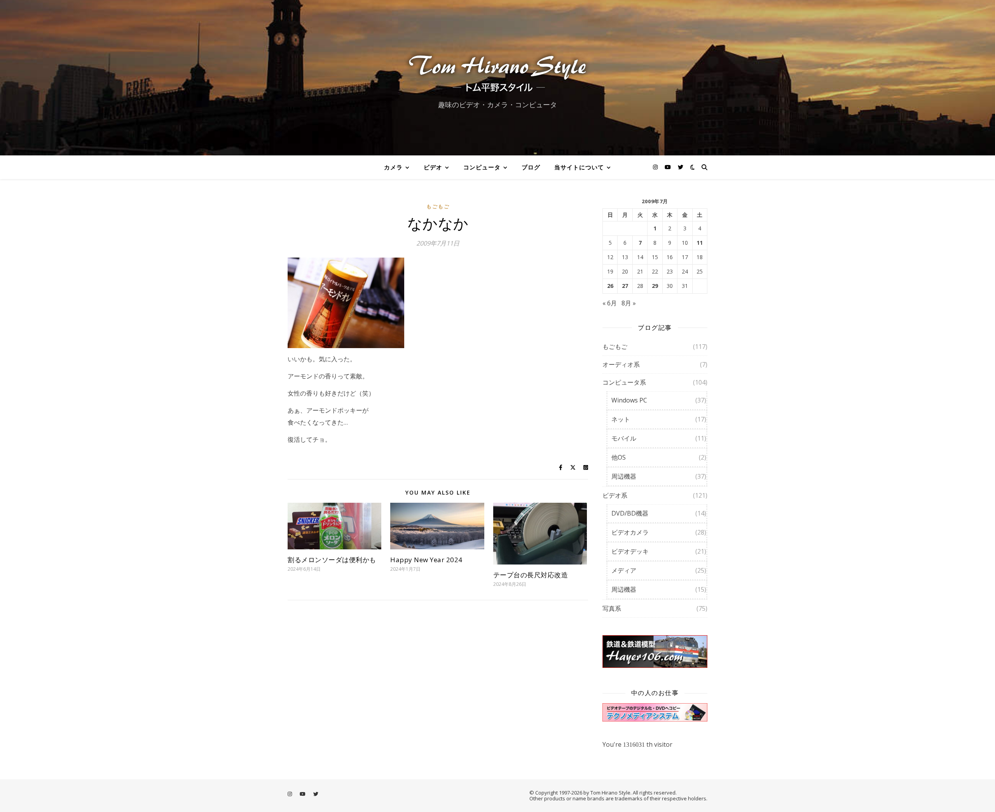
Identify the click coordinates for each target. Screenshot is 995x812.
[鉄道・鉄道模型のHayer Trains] (654, 651)
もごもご (438, 206)
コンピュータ (482, 167)
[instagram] (656, 167)
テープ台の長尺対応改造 (530, 574)
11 (699, 243)
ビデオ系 (614, 495)
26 (610, 286)
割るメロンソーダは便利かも (332, 559)
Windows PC (629, 400)
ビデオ (433, 167)
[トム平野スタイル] (497, 71)
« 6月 (609, 303)
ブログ (531, 167)
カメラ (393, 167)
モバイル (623, 438)
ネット (620, 419)
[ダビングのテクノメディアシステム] (654, 712)
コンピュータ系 (624, 382)
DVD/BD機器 (629, 513)
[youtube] (668, 167)
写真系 (611, 608)
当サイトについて (579, 167)
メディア (623, 570)
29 (655, 286)
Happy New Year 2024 (426, 559)
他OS (618, 457)
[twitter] (680, 167)
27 (625, 286)
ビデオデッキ (630, 551)
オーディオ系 (621, 364)
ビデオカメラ (630, 532)
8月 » (628, 303)
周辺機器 (623, 476)
